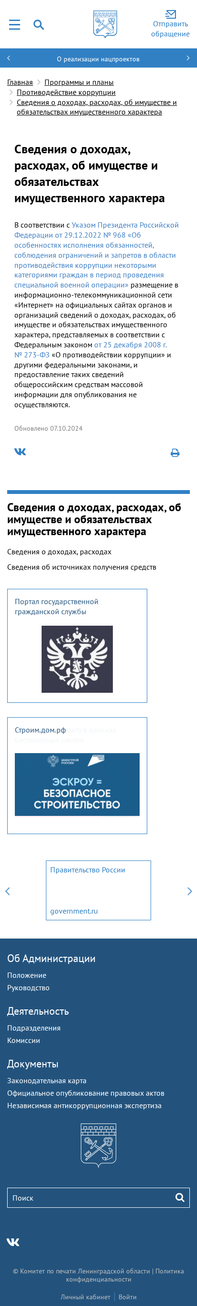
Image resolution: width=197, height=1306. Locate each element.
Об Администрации (51, 958)
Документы (33, 1063)
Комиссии (23, 1040)
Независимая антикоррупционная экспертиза (84, 1105)
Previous (7, 890)
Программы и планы (79, 82)
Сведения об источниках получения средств (81, 567)
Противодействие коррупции (66, 92)
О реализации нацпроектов (98, 59)
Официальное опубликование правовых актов (85, 1093)
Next (190, 890)
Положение (26, 975)
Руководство (28, 987)
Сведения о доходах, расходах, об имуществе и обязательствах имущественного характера (97, 107)
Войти (128, 1297)
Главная (20, 82)
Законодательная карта (47, 1080)
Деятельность (38, 1011)
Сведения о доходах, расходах (59, 551)
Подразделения (34, 1027)
